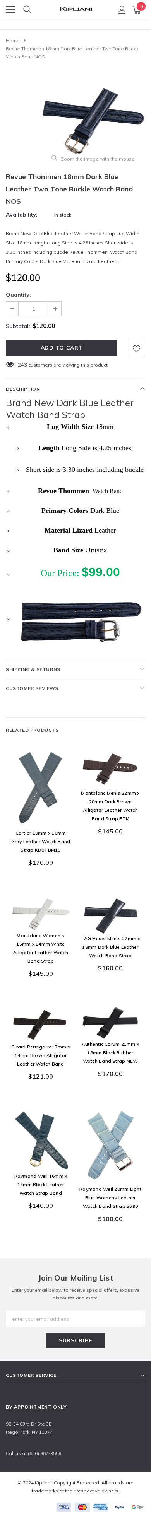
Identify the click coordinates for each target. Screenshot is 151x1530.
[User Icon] (122, 10)
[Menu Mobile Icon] (10, 9)
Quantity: (18, 294)
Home (13, 40)
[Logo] (76, 7)
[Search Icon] (27, 10)
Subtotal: (18, 326)
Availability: (22, 214)
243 (22, 364)
